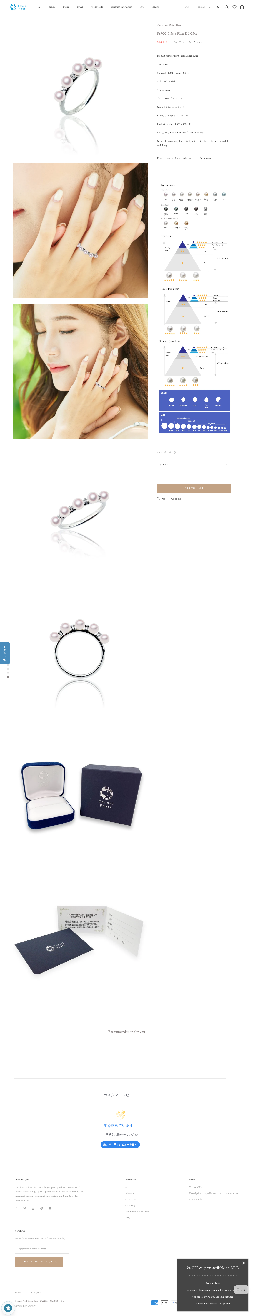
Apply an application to (39, 1262)
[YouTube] (50, 1208)
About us (130, 1193)
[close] (244, 1263)
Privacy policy (196, 1199)
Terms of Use (196, 1187)
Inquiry (155, 7)
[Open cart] (242, 7)
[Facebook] (165, 452)
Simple (52, 7)
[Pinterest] (175, 452)
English (202, 7)
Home (38, 7)
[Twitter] (170, 452)
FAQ (142, 7)
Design (66, 7)
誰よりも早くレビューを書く (120, 1144)
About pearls (97, 7)
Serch (128, 1187)
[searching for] (227, 7)
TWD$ (186, 7)
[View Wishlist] (234, 7)
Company (130, 1206)
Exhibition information (121, 7)
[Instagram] (33, 1208)
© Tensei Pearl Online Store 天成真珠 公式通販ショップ (40, 1301)
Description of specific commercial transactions (213, 1193)
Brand (80, 7)
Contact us (130, 1199)
